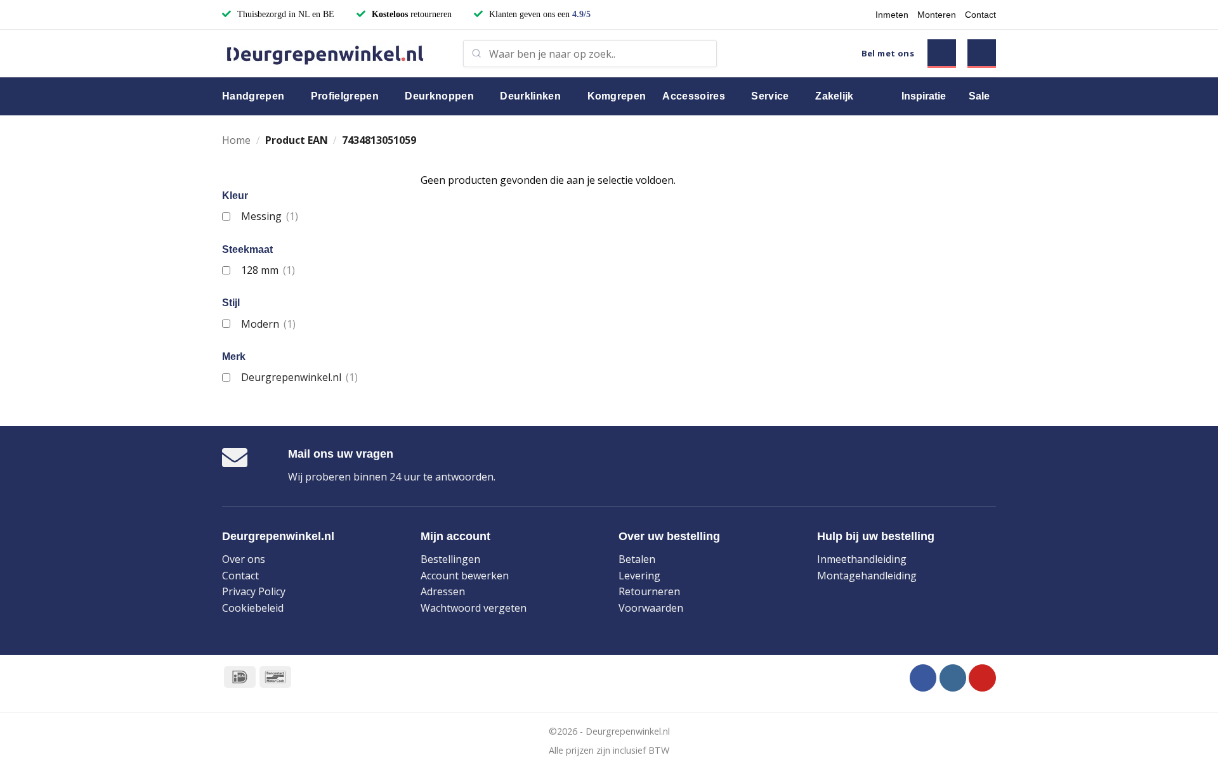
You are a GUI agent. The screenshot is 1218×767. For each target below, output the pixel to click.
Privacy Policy (253, 591)
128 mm (267, 270)
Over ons (243, 559)
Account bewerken (465, 576)
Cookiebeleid (253, 608)
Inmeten (891, 15)
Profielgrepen (345, 96)
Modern (268, 324)
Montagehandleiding (867, 576)
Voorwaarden (651, 608)
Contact (980, 15)
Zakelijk (834, 96)
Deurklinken (530, 96)
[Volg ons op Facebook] (923, 678)
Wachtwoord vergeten (474, 608)
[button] (941, 53)
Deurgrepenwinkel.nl (299, 377)
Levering (639, 576)
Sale (979, 96)
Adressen (443, 591)
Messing (269, 216)
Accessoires (693, 96)
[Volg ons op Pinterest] (982, 678)
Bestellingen (450, 559)
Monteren (936, 15)
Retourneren (649, 591)
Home (236, 140)
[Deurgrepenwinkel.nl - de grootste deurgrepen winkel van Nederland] (333, 53)
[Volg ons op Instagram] (953, 678)
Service (770, 96)
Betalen (637, 559)
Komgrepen (616, 96)
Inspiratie (923, 96)
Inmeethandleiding (862, 559)
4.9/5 (581, 14)
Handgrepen (253, 96)
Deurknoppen (439, 96)
